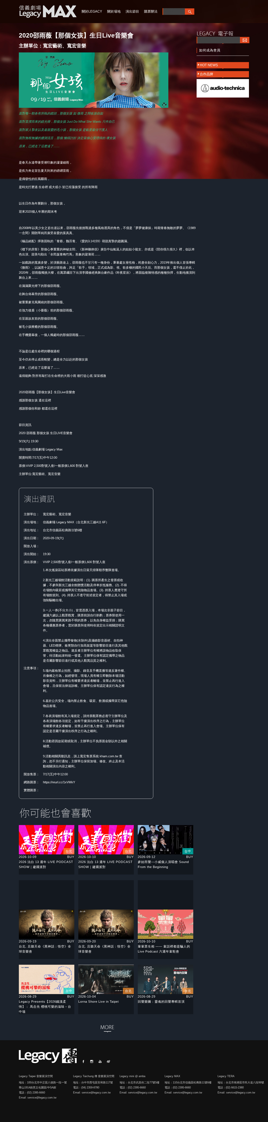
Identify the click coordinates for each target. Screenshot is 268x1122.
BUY (70, 857)
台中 (187, 851)
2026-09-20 (87, 941)
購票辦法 (150, 11)
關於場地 (114, 11)
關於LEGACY (92, 11)
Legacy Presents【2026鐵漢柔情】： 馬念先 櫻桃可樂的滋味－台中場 (45, 1006)
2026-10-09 (27, 857)
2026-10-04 (87, 996)
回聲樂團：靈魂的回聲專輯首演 (161, 1001)
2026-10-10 (87, 857)
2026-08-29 (27, 996)
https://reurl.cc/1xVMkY (59, 782)
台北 (69, 851)
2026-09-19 (27, 941)
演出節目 (132, 11)
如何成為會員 (209, 50)
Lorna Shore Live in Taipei (98, 1001)
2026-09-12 (146, 857)
